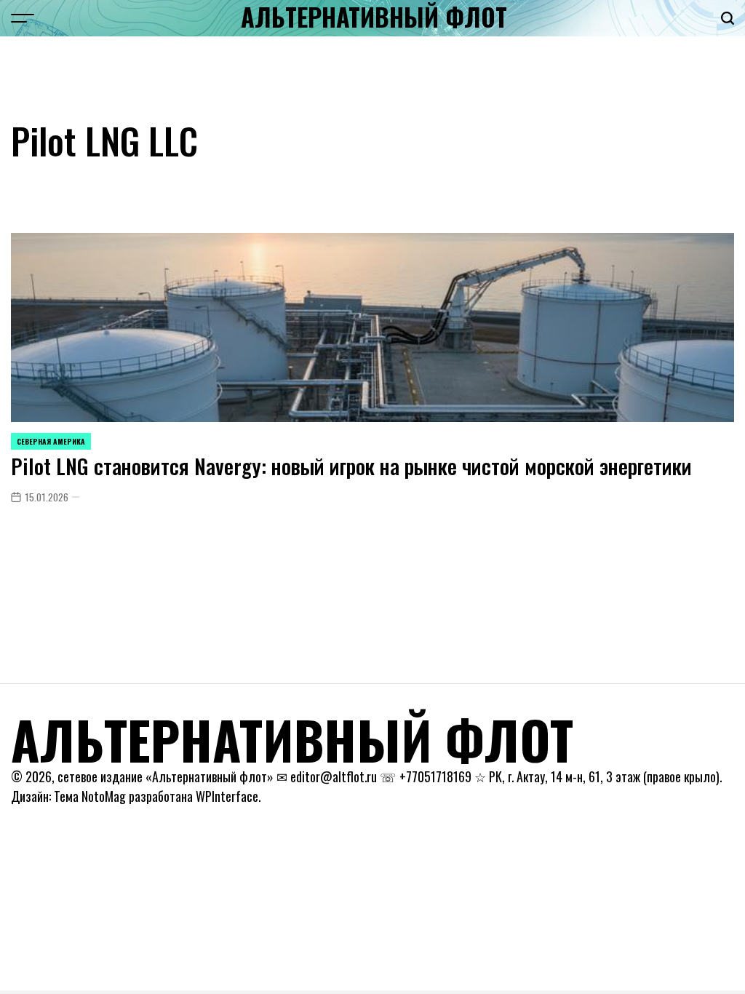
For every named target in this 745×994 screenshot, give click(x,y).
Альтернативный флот (374, 16)
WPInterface (227, 796)
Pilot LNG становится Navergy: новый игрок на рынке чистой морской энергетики (351, 465)
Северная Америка (51, 441)
